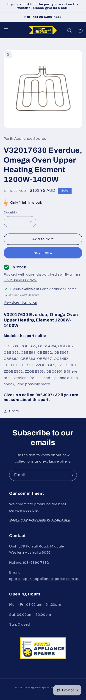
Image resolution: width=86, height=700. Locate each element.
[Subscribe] (71, 475)
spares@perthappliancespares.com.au (44, 579)
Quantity (10, 212)
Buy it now (43, 253)
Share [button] (14, 411)
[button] (6, 30)
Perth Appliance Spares (36, 688)
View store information (20, 302)
